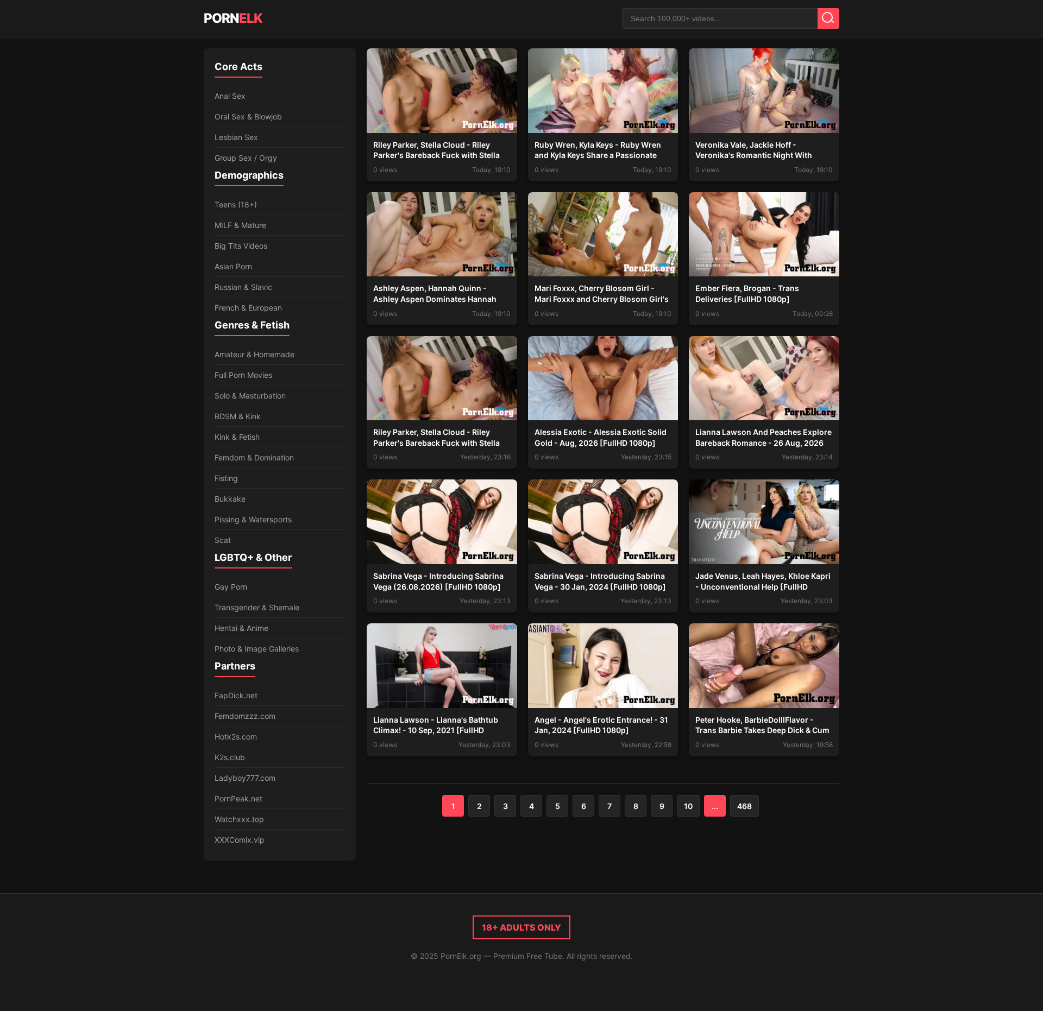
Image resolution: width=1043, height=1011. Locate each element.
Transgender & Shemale (257, 607)
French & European (248, 307)
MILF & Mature (240, 225)
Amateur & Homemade (254, 354)
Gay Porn (231, 586)
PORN (233, 18)
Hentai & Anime (241, 628)
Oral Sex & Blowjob (248, 116)
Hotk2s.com (236, 736)
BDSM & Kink (238, 416)
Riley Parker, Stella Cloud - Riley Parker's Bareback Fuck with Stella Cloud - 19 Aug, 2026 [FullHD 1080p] (441, 442)
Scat (223, 540)
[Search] (828, 18)
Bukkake (230, 498)
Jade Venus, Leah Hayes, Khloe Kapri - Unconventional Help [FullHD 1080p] (763, 586)
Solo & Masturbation (250, 395)
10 (688, 806)
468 (744, 806)
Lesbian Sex (236, 137)
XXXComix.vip (240, 839)
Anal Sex (230, 95)
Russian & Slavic (243, 287)
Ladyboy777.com (245, 777)
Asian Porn (233, 266)
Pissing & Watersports (253, 519)
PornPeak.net (238, 798)
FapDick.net (236, 695)
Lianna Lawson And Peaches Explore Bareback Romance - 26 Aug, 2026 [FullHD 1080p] (763, 442)
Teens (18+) (236, 204)
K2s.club (230, 757)
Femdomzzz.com (245, 716)
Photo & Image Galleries (257, 648)
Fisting (226, 478)
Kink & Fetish (237, 436)
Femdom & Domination (254, 457)
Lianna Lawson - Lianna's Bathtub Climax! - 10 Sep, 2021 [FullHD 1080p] (435, 730)
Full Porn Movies (243, 375)
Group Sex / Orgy (246, 157)
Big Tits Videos (241, 245)
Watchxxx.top (239, 819)
